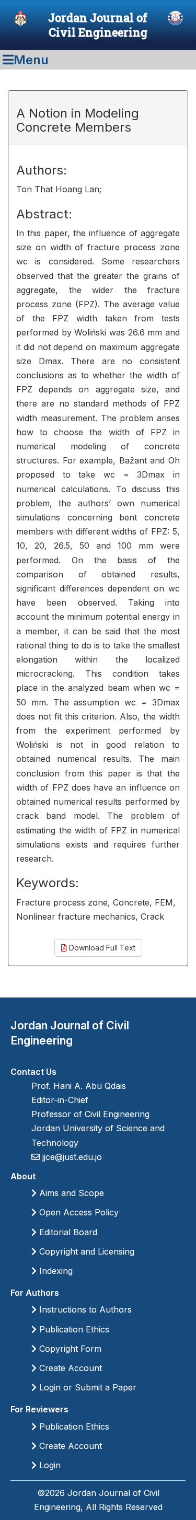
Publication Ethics (73, 1329)
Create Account (69, 1368)
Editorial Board (67, 1232)
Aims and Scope (70, 1193)
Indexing (55, 1271)
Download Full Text (101, 947)
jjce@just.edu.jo (71, 1157)
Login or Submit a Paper (86, 1387)
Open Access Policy (78, 1212)
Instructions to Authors (84, 1309)
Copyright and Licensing (85, 1251)
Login (49, 1465)
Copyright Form (69, 1348)
